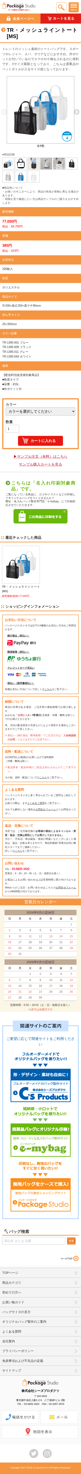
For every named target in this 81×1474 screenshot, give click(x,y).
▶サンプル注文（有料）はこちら (41, 456)
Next (76, 112)
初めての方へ (11, 1292)
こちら (48, 689)
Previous (4, 112)
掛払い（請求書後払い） (21, 683)
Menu (74, 10)
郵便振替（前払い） (18, 651)
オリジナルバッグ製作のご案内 (24, 1321)
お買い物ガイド (13, 1302)
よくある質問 (11, 1331)
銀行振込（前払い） (18, 635)
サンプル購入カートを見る (40, 464)
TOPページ (10, 1273)
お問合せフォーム (46, 809)
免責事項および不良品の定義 (22, 1361)
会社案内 (8, 1341)
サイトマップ (11, 1370)
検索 (71, 1241)
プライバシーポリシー (18, 1351)
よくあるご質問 (36, 803)
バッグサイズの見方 (16, 1312)
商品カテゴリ (11, 1282)
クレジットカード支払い (21, 667)
